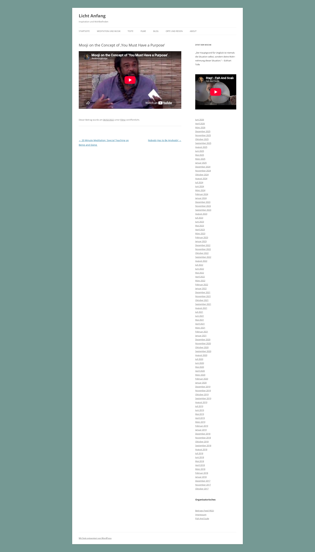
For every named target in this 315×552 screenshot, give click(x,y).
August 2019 (201, 402)
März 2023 (200, 233)
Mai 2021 (199, 319)
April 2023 (200, 229)
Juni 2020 (199, 363)
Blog (155, 31)
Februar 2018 (201, 473)
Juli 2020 (199, 359)
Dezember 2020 (202, 339)
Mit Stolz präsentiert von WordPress (95, 538)
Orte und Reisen (174, 31)
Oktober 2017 (202, 488)
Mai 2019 (199, 414)
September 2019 (203, 398)
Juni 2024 (199, 186)
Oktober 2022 (202, 253)
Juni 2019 (199, 410)
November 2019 (203, 390)
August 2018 (201, 449)
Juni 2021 (199, 315)
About (193, 31)
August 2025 (201, 147)
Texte (130, 31)
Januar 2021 (201, 335)
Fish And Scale (202, 518)
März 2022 (200, 280)
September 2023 (203, 209)
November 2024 (203, 170)
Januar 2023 (201, 241)
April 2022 (200, 276)
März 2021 (200, 327)
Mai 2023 (199, 225)
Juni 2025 (199, 151)
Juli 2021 (199, 312)
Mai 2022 (199, 272)
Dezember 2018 (202, 433)
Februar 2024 (201, 194)
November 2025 (203, 135)
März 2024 (200, 190)
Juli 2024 (199, 182)
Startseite (84, 31)
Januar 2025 (201, 162)
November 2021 (203, 296)
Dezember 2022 (202, 245)
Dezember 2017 (202, 480)
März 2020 (200, 374)
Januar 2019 (201, 429)
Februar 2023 (201, 237)
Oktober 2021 (202, 300)
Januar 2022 (201, 288)
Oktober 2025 (202, 139)
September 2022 (203, 257)
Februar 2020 (201, 378)
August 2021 (201, 308)
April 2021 (200, 323)
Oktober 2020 (202, 347)
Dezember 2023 (202, 202)
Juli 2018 (199, 453)
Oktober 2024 (202, 174)
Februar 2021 (201, 331)
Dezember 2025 (202, 131)
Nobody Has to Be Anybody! (164, 140)
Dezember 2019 (202, 386)
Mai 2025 (199, 154)
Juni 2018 (199, 457)
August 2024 (201, 178)
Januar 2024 (201, 198)
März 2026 (200, 127)
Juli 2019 (199, 406)
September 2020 (203, 351)
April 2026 (200, 123)
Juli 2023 (199, 217)
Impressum (200, 514)
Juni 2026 (199, 119)
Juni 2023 (199, 221)
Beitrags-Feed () (204, 510)
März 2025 (200, 158)
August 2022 (201, 260)
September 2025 (203, 143)
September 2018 (203, 445)
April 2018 (200, 465)
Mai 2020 (199, 366)
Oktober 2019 (202, 394)
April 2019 (200, 418)
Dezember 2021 (202, 292)
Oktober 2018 (202, 441)
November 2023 (203, 206)
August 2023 (201, 213)
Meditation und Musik (108, 31)
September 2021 (203, 304)
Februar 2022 (201, 284)
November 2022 (203, 249)
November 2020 (203, 343)
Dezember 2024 (202, 166)
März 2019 (200, 421)
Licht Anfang (92, 16)
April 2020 (200, 370)
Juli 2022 (199, 264)
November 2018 (203, 437)
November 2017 (203, 484)
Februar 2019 (201, 425)
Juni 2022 (199, 268)
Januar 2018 (201, 476)
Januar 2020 (201, 382)
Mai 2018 (199, 461)
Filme (143, 31)
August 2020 (201, 355)
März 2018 (200, 469)
